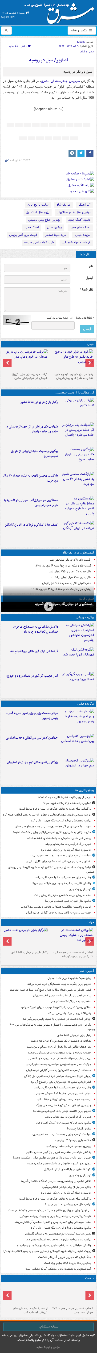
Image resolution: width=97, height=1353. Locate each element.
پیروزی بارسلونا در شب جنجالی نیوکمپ (68, 1146)
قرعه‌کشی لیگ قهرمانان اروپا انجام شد (34, 651)
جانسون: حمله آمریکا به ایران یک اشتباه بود (66, 850)
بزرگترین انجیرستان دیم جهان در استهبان (32, 762)
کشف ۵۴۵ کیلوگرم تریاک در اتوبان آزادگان (31, 525)
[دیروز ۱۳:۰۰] (77, 745)
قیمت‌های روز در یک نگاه (78, 552)
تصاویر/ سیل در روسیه (48, 60)
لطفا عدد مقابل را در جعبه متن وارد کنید (70, 318)
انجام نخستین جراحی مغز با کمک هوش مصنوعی (63, 1093)
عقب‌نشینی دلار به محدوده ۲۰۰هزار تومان (66, 583)
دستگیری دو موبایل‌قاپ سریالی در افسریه (63, 604)
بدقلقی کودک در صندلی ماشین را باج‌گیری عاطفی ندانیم (58, 1152)
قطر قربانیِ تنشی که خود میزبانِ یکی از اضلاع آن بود (61, 1082)
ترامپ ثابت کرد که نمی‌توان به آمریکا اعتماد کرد (63, 1122)
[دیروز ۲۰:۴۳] (77, 658)
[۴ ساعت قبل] (71, 1294)
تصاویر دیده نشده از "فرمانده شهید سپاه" (67, 803)
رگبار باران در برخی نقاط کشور (39, 402)
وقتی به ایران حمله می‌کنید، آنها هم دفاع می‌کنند (62, 877)
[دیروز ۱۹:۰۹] (77, 458)
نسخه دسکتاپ (48, 1326)
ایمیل (89, 277)
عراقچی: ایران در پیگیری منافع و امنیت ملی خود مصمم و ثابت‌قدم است (49, 1210)
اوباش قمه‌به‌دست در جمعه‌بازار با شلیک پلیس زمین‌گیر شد (72, 954)
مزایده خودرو (82, 235)
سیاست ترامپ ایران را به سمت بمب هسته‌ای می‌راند (60, 855)
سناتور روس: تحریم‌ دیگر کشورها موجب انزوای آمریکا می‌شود (55, 1007)
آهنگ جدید (32, 227)
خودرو (90, 344)
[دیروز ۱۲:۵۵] (77, 532)
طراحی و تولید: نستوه (48, 1347)
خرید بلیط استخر (55, 235)
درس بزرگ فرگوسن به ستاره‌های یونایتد (68, 844)
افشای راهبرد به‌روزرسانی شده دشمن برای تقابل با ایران (58, 861)
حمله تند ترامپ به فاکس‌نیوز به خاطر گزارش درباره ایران (58, 912)
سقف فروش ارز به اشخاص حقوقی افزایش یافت (62, 895)
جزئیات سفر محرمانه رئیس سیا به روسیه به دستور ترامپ (58, 1064)
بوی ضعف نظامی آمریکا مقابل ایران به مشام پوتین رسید (59, 1046)
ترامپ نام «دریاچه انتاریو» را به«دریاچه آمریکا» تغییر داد (58, 1239)
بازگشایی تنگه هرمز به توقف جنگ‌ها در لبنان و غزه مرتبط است (55, 809)
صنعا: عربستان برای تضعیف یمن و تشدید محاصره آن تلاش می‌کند (52, 1222)
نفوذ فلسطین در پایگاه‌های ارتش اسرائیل (67, 1169)
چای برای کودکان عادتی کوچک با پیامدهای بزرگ (63, 1105)
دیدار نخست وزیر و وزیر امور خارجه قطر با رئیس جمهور (32, 715)
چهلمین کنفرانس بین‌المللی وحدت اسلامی (32, 737)
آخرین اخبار (87, 970)
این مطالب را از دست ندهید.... (74, 392)
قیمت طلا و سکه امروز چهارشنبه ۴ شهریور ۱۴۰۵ (63, 565)
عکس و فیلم (79, 30)
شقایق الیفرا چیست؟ (79, 1128)
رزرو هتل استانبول (37, 212)
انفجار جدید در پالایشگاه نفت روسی (70, 1001)
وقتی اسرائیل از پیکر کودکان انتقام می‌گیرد (66, 1187)
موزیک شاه (63, 204)
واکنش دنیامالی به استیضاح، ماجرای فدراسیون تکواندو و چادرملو (35, 629)
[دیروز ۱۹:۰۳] (77, 720)
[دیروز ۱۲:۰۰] (77, 769)
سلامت (89, 1278)
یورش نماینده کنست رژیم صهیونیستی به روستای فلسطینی (57, 1233)
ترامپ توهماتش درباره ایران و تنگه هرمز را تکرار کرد (61, 820)
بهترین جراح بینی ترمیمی (44, 219)
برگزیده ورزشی (85, 617)
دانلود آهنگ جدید (79, 219)
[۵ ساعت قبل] (26, 1294)
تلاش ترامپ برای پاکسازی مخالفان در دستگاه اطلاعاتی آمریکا (56, 1181)
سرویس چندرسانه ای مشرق (60, 81)
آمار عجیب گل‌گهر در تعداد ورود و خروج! (32, 676)
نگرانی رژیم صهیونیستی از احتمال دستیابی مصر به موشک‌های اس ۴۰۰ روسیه (52, 1027)
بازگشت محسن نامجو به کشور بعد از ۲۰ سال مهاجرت (30, 478)
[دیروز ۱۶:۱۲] (77, 483)
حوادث (90, 922)
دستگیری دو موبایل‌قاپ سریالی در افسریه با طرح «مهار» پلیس (31, 503)
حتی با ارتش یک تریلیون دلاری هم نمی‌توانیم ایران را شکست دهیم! (52, 832)
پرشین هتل (54, 227)
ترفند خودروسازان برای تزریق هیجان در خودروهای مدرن (30, 376)
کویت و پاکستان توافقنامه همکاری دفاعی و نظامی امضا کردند (56, 907)
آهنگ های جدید (80, 227)
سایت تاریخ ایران (38, 204)
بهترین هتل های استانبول (73, 212)
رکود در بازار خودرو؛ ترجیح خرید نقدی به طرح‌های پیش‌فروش (73, 376)
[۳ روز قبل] (71, 360)
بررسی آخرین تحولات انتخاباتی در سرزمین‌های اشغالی (59, 1058)
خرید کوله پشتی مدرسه (39, 242)
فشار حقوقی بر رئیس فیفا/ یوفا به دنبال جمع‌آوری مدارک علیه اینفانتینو (50, 990)
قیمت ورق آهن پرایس (23, 235)
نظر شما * (86, 289)
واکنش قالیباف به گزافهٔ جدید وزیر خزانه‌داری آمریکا (61, 883)
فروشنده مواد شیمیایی (76, 242)
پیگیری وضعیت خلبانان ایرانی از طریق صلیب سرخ (34, 453)
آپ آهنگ (84, 204)
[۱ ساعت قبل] (77, 409)
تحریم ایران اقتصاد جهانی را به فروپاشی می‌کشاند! (62, 1111)
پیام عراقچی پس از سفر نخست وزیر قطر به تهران (62, 995)
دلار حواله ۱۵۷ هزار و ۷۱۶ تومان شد (70, 571)
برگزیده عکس (85, 703)
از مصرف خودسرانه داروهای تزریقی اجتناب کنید (63, 1099)
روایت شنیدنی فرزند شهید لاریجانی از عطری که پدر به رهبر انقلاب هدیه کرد (47, 814)
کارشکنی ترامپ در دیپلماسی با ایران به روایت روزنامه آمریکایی (55, 1216)
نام (91, 266)
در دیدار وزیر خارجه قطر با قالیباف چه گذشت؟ (64, 797)
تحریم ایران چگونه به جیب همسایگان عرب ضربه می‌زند (59, 984)
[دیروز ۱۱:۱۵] (77, 683)
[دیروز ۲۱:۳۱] (77, 634)
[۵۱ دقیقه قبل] (71, 938)
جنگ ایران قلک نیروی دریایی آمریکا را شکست (64, 1257)
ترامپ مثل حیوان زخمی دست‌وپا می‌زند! (68, 901)
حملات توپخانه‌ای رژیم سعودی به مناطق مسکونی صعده (59, 1052)
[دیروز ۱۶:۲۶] (48, 606)
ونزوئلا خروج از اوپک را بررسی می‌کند (69, 1013)
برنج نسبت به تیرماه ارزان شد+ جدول (69, 978)
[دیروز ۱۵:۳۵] (77, 507)
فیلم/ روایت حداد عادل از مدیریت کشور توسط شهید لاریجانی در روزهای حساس (51, 869)
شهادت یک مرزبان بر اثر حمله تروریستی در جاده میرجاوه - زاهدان (31, 429)
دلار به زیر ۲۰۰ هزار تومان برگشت (71, 577)
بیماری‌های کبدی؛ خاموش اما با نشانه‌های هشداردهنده (59, 838)
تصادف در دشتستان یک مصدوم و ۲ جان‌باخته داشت (61, 1041)
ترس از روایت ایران (80, 889)
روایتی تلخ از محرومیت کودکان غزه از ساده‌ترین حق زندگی (57, 1076)
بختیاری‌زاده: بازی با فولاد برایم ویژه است (67, 1263)
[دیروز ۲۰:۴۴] (77, 434)
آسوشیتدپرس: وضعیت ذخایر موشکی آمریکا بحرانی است (58, 1269)
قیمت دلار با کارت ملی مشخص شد (70, 560)
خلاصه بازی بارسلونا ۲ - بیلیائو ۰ (73, 1140)
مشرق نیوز (60, 12)
